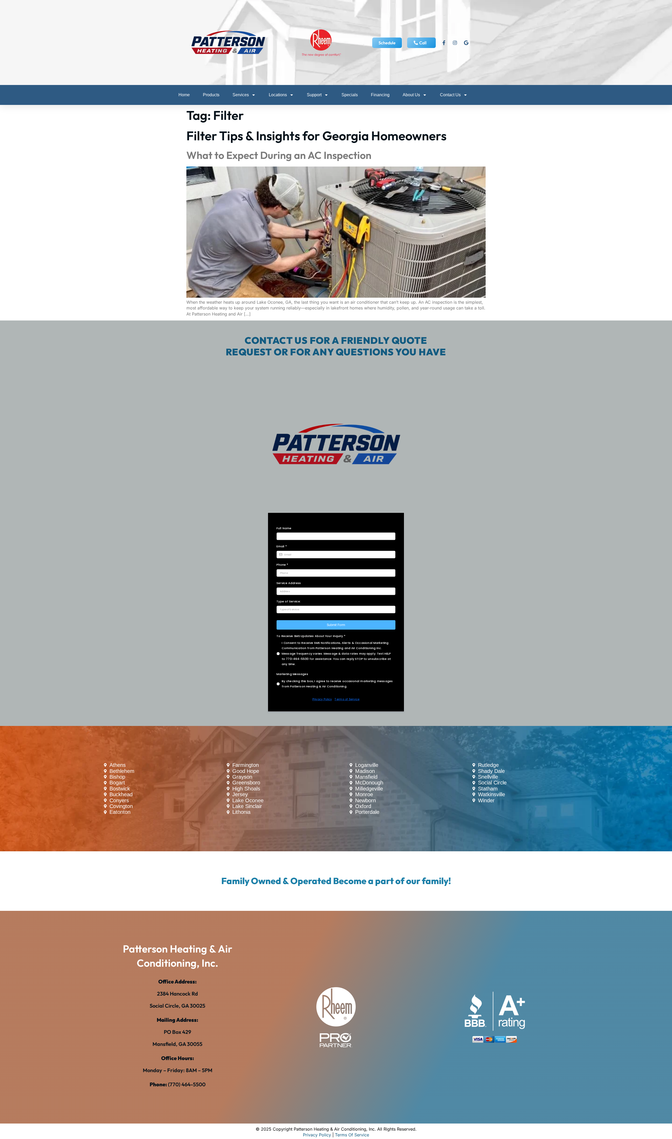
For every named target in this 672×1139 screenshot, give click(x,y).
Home (184, 95)
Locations (278, 95)
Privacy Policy (317, 1134)
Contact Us (450, 95)
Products (211, 95)
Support (314, 95)
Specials (350, 95)
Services (241, 95)
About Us (411, 95)
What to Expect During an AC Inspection (278, 155)
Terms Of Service (352, 1134)
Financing (380, 95)
